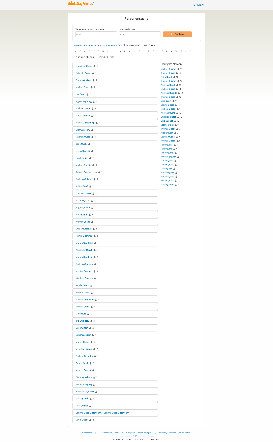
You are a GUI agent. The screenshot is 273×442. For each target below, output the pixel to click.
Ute (81, 94)
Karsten (83, 370)
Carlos (83, 150)
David (82, 419)
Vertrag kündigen (144, 432)
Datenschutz (107, 432)
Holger (167, 180)
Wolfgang (168, 156)
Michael (83, 87)
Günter (82, 363)
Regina (85, 122)
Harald (82, 157)
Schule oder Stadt (127, 29)
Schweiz (121, 436)
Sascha (167, 124)
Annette (83, 292)
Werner (83, 221)
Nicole (167, 132)
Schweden (151, 436)
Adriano (84, 356)
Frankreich (140, 436)
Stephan (83, 136)
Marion (84, 242)
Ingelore (84, 101)
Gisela (83, 228)
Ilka (82, 320)
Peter (166, 148)
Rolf (81, 214)
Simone (86, 172)
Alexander (84, 249)
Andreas (84, 179)
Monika (84, 271)
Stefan (167, 160)
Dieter (84, 377)
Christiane (84, 65)
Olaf (83, 129)
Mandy (82, 342)
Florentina (84, 384)
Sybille (82, 285)
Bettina (83, 80)
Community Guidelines (167, 432)
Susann (83, 200)
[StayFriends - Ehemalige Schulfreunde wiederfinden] (81, 3)
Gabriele (83, 73)
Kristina (85, 299)
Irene (81, 143)
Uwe (82, 405)
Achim (82, 186)
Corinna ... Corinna (102, 412)
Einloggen (199, 4)
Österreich (130, 436)
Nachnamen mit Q (111, 45)
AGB (98, 432)
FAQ (154, 432)
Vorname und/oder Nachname (89, 29)
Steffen (168, 136)
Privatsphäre (130, 432)
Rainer (167, 164)
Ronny (167, 152)
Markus (167, 176)
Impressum (118, 432)
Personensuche (91, 45)
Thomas (168, 73)
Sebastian (84, 348)
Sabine (167, 104)
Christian (83, 193)
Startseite (76, 45)
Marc (81, 313)
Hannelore (85, 391)
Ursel (83, 334)
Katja (82, 398)
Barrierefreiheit (184, 432)
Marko (83, 115)
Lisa (82, 327)
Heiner (84, 235)
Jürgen (83, 207)
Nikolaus (84, 278)
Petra (166, 77)
